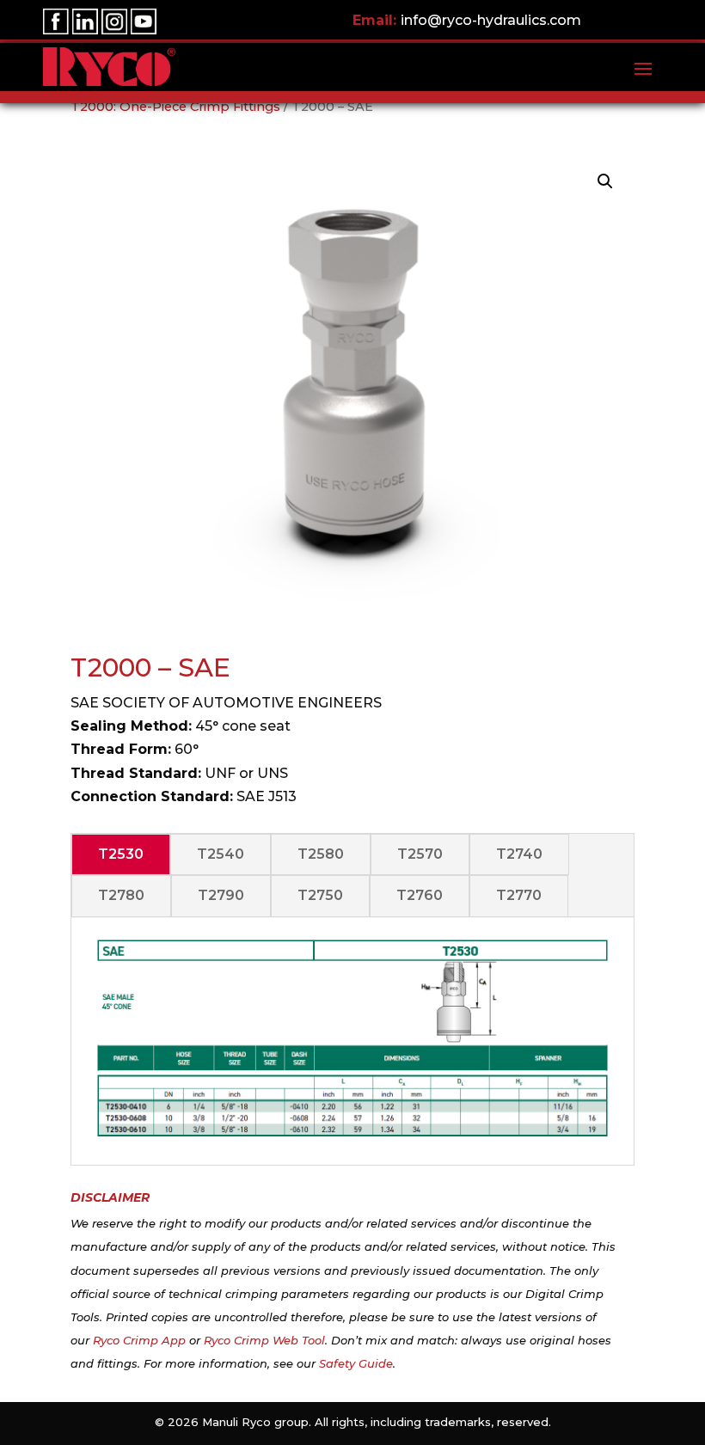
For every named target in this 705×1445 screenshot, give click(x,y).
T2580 (320, 854)
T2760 (419, 895)
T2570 (420, 854)
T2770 (519, 895)
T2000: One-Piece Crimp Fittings (175, 106)
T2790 (221, 895)
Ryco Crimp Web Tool (264, 1340)
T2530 (121, 854)
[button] (605, 181)
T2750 (320, 895)
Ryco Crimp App (139, 1340)
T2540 (220, 854)
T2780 (121, 895)
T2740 (519, 854)
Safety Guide (356, 1363)
